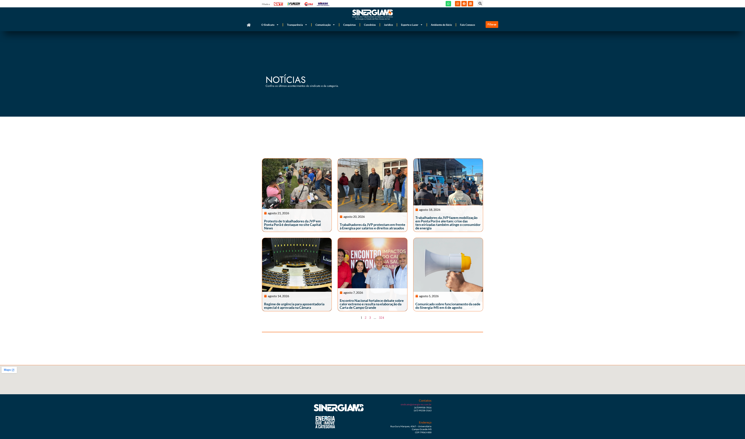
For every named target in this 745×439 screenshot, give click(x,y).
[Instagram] (457, 3)
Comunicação (323, 24)
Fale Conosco (467, 24)
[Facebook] (464, 3)
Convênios (370, 24)
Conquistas (349, 24)
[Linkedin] (470, 3)
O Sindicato (267, 24)
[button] (480, 3)
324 (381, 317)
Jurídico (388, 24)
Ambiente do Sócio (441, 24)
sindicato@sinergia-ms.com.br (416, 404)
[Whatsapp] (448, 3)
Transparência (295, 24)
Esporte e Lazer (409, 24)
